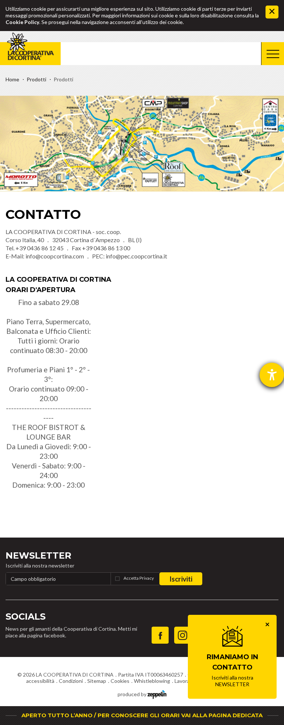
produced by (133, 694)
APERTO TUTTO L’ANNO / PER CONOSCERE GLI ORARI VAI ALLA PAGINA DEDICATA (142, 715)
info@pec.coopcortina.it (136, 256)
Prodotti (36, 79)
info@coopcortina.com (55, 256)
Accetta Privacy (139, 578)
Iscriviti (180, 579)
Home (12, 79)
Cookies (120, 681)
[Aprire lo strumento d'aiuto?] (272, 375)
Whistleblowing (152, 681)
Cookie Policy (22, 22)
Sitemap (96, 681)
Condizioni (71, 681)
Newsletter (38, 555)
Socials (25, 616)
